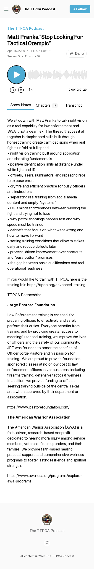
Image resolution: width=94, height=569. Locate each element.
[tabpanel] (47, 303)
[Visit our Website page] (47, 543)
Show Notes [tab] (20, 105)
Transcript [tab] (73, 105)
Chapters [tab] (46, 105)
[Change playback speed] (30, 90)
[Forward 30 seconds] (21, 90)
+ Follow (80, 9)
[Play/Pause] (16, 75)
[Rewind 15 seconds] (13, 90)
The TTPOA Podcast (39, 9)
